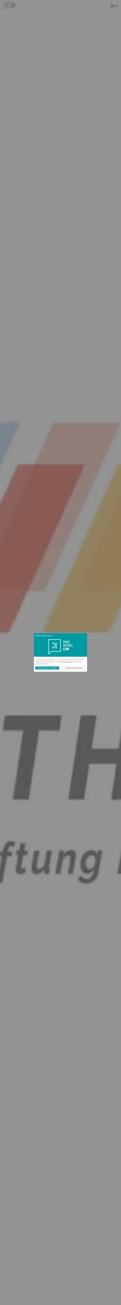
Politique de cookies (66, 662)
